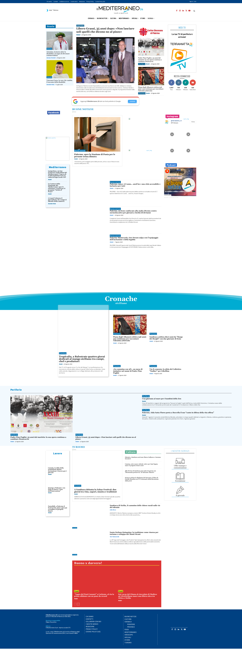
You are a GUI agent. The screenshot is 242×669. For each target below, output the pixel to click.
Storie (51, 26)
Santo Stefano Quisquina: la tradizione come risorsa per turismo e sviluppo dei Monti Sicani (134, 533)
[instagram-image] (172, 134)
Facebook (53, 112)
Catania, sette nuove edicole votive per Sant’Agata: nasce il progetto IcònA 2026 (141, 465)
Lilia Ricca (113, 510)
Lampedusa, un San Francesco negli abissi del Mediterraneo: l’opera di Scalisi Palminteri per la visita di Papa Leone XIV (57, 174)
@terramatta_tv (176, 121)
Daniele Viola (50, 84)
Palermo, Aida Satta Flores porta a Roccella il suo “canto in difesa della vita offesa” (178, 413)
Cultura (131, 452)
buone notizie (83, 109)
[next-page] (78, 604)
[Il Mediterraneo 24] (121, 9)
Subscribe (192, 80)
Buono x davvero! (88, 563)
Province (141, 93)
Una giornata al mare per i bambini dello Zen (161, 399)
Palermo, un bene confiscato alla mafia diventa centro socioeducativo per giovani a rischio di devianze (133, 212)
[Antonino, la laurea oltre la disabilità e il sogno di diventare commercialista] (60, 41)
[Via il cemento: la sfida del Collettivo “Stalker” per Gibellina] (166, 357)
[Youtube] (189, 10)
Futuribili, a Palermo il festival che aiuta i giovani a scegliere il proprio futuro (57, 508)
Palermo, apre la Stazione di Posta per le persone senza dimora (94, 155)
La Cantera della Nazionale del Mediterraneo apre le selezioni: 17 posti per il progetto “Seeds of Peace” (56, 188)
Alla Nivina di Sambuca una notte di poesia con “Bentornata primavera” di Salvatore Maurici (140, 471)
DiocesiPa (166, 197)
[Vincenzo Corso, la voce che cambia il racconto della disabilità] (60, 69)
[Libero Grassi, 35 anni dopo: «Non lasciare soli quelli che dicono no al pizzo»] (105, 60)
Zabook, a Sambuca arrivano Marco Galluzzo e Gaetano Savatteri (143, 458)
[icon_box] (180, 463)
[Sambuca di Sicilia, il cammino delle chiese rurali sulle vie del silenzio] (90, 516)
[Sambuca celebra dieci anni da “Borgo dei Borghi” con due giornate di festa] (166, 325)
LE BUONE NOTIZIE (173, 197)
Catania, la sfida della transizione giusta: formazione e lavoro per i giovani (57, 470)
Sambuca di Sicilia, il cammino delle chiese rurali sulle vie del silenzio (135, 506)
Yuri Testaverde (114, 537)
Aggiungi (132, 101)
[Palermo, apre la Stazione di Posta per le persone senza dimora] (97, 134)
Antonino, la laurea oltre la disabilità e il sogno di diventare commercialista (58, 53)
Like (171, 80)
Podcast (171, 164)
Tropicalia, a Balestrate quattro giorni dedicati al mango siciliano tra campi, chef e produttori (82, 359)
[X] (186, 10)
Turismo (78, 447)
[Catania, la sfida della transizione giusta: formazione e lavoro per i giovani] (57, 461)
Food (76, 591)
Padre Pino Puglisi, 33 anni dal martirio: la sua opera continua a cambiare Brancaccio (150, 60)
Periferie (80, 26)
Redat (78, 35)
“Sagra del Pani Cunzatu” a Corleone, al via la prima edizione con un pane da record (94, 595)
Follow (178, 80)
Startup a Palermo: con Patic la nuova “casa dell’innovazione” (56, 489)
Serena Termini (51, 58)
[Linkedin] (183, 10)
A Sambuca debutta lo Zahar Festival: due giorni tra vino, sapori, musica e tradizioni (95, 490)
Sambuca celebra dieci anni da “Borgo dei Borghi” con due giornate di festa (166, 338)
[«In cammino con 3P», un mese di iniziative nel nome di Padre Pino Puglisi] (130, 357)
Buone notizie (80, 151)
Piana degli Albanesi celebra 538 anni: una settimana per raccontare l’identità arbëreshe (151, 89)
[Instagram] (180, 10)
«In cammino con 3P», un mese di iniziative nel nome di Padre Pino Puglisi (127, 371)
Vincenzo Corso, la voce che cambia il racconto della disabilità (59, 81)
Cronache (121, 299)
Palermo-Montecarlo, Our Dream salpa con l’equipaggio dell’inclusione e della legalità (134, 239)
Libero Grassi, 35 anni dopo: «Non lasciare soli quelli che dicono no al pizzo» (105, 30)
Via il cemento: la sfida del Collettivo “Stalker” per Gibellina (165, 370)
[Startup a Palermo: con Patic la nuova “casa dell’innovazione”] (57, 481)
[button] (194, 11)
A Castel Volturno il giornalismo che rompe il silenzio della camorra (57, 199)
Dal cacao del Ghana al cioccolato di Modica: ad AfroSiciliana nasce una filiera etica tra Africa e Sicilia (137, 596)
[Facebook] (176, 10)
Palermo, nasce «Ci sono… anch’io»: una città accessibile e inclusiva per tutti (135, 185)
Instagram (172, 116)
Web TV (182, 27)
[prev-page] (75, 604)
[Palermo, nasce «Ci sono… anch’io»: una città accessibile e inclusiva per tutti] (90, 192)
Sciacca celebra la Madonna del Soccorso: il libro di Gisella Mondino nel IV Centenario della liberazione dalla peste (142, 479)
